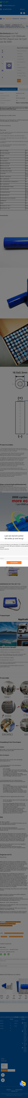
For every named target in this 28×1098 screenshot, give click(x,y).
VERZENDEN (14, 562)
